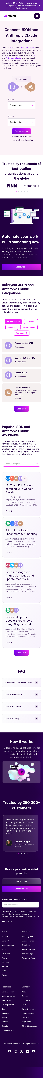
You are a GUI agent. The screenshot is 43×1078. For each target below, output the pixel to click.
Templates (26, 945)
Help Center (6, 1000)
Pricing (4, 958)
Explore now (21, 8)
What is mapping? (12, 718)
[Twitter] (21, 1051)
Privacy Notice (33, 916)
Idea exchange (27, 954)
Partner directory (28, 949)
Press (24, 1005)
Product (5, 937)
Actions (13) (31, 322)
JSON (12, 48)
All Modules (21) (13, 322)
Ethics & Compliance (29, 1026)
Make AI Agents (8, 945)
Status (4, 971)
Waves (4, 975)
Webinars (5, 1013)
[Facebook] (9, 1051)
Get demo (5, 962)
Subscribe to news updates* (14, 899)
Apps (4, 949)
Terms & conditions (29, 1009)
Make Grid (6, 954)
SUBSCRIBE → (8, 922)
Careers (25, 996)
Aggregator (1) (21, 333)
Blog (3, 1009)
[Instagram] (15, 1051)
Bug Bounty (26, 1022)
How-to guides (27, 937)
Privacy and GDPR (29, 1013)
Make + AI (5, 941)
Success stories (28, 941)
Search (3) (11, 327)
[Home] (10, 16)
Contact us (26, 1000)
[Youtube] (33, 1051)
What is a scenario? (13, 694)
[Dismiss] (39, 6)
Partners (5, 1022)
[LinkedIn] (27, 1051)
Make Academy (8, 992)
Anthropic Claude (27, 48)
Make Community (8, 996)
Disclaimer (26, 1017)
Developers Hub (8, 1005)
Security (5, 1026)
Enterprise (6, 966)
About (24, 992)
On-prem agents (8, 1030)
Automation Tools (28, 958)
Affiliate (4, 1017)
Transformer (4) (29, 327)
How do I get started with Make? (19, 682)
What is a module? (13, 706)
